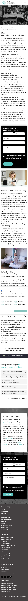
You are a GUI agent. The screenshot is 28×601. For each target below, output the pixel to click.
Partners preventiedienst (7, 537)
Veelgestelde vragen (6, 539)
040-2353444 (5, 571)
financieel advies (7, 423)
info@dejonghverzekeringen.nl (9, 573)
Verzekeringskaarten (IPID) (8, 545)
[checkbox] (2, 302)
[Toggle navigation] (25, 2)
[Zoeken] (21, 2)
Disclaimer (3, 557)
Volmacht (3, 521)
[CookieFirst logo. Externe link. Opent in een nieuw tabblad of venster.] (1, 290)
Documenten (4, 541)
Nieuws (3, 523)
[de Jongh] (1, 28)
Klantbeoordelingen (6, 559)
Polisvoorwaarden (5, 543)
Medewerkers (4, 511)
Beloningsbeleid (5, 527)
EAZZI (23, 596)
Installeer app (4, 529)
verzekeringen (9, 438)
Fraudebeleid (4, 549)
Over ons (3, 509)
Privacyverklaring (5, 555)
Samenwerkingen (5, 517)
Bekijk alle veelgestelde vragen (17, 398)
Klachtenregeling (5, 547)
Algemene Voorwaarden (7, 551)
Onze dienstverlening (6, 525)
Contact (3, 515)
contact (20, 444)
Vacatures (3, 513)
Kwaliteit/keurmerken (6, 519)
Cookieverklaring (5, 553)
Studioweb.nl (18, 598)
